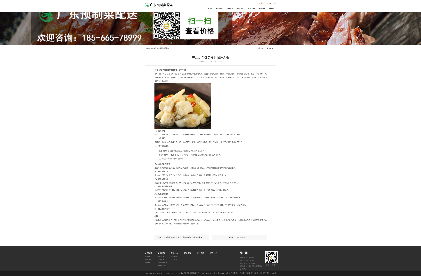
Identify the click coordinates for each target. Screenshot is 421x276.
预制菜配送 (235, 273)
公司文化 (148, 259)
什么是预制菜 (264, 273)
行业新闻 (260, 48)
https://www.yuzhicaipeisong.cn (155, 273)
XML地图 (273, 273)
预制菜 (242, 273)
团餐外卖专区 (162, 265)
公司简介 (148, 257)
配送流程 (251, 8)
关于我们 (219, 8)
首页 (146, 48)
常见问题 (270, 48)
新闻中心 (240, 8)
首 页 (210, 8)
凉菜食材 (161, 259)
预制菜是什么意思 (252, 273)
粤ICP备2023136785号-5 (222, 273)
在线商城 (262, 8)
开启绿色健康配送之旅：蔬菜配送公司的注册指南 (183, 237)
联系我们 (272, 8)
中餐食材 (161, 257)
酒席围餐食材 (162, 262)
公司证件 (148, 262)
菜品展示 (229, 8)
